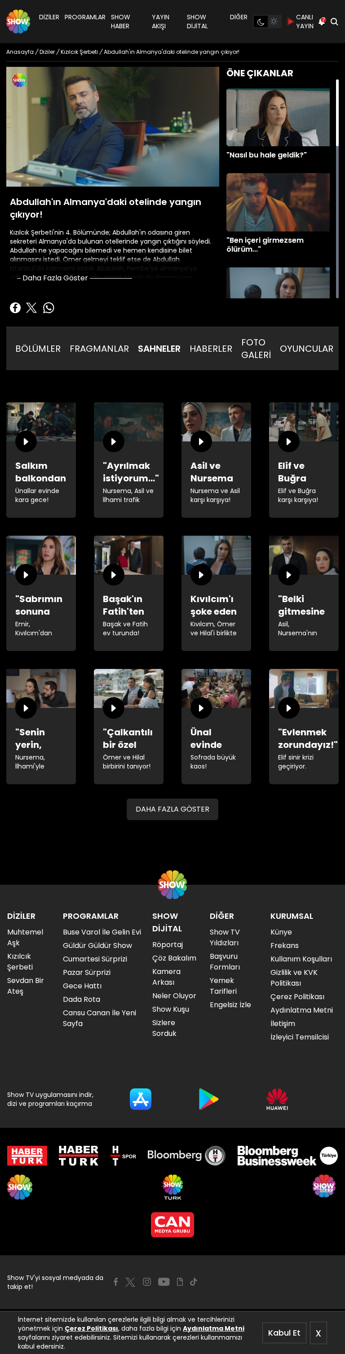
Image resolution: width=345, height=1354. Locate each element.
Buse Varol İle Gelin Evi (102, 932)
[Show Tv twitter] (130, 1282)
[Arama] (334, 21)
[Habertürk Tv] (78, 1156)
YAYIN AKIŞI (160, 22)
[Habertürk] (27, 1156)
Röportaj (167, 944)
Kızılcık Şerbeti (20, 961)
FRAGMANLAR (99, 348)
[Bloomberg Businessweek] (288, 1156)
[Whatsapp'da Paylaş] (48, 307)
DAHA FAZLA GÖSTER (172, 809)
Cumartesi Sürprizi (95, 959)
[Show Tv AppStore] (141, 1099)
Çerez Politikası (91, 1328)
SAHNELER (159, 348)
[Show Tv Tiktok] (193, 1282)
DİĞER (239, 17)
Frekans (284, 945)
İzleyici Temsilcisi (299, 1037)
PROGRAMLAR (85, 17)
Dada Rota (81, 999)
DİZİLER (49, 17)
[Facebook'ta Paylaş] (15, 307)
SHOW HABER (120, 22)
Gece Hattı (82, 986)
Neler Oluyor (174, 996)
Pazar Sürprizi (87, 972)
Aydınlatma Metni (213, 1328)
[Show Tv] (18, 21)
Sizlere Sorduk (164, 1028)
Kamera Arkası (166, 976)
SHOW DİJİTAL (197, 22)
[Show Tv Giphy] (180, 1282)
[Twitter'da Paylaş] (31, 307)
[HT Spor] (123, 1156)
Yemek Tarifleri (223, 985)
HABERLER (211, 348)
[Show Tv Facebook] (116, 1282)
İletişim (282, 1023)
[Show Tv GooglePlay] (209, 1099)
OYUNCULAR (306, 348)
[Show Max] (325, 1187)
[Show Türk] (173, 1187)
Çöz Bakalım (174, 958)
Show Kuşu (170, 1009)
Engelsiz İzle (230, 1005)
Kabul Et (284, 1332)
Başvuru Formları (225, 961)
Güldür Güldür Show (97, 945)
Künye (281, 932)
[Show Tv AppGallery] (277, 1099)
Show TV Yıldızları (225, 937)
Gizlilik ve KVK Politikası (294, 977)
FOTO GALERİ (256, 348)
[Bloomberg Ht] (187, 1156)
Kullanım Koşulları (301, 959)
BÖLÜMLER (38, 348)
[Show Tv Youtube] (164, 1282)
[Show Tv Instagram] (147, 1282)
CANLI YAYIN (305, 22)
